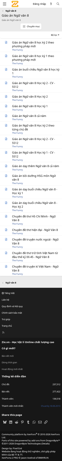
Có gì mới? (8, 348)
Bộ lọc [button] (54, 34)
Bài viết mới (8, 355)
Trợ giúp (6, 319)
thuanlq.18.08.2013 (50, 405)
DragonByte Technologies (27, 443)
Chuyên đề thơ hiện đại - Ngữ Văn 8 (35, 230)
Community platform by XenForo (31, 436)
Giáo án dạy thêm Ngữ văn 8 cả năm (35, 166)
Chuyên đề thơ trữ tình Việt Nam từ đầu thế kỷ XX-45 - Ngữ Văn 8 (35, 255)
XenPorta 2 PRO (10, 457)
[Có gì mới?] (51, 3)
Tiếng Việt (9, 293)
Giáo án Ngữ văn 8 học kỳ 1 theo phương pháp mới (33, 58)
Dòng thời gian (9, 362)
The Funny (17, 49)
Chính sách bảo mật (12, 312)
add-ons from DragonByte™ (45, 440)
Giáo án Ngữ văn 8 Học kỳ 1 (30, 106)
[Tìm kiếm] (58, 3)
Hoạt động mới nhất (12, 369)
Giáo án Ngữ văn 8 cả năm (29, 116)
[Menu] (4, 4)
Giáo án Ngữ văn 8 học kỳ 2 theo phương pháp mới (33, 44)
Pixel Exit (17, 448)
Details (45, 443)
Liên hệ (5, 299)
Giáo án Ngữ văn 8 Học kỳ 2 (30, 96)
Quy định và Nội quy (12, 306)
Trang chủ (7, 325)
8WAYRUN (43, 457)
